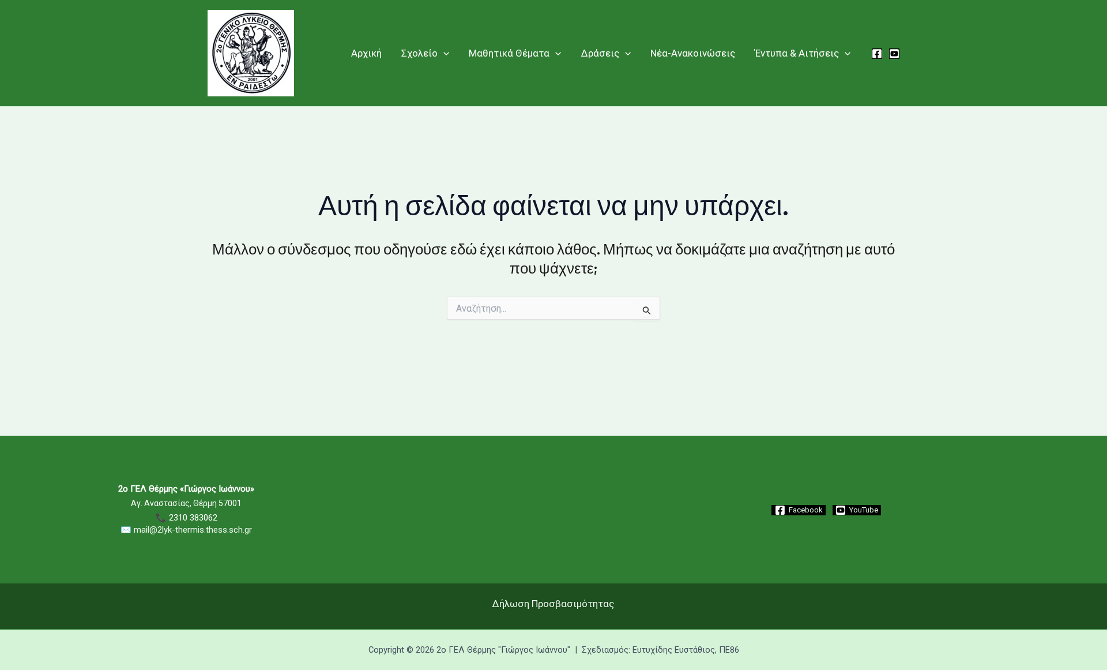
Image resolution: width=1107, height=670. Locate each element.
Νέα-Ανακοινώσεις (692, 53)
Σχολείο (419, 53)
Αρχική (366, 53)
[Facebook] (877, 53)
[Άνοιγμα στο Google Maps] (553, 564)
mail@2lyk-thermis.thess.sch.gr (193, 530)
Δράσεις (600, 53)
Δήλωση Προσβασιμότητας (553, 603)
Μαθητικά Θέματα (509, 53)
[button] (443, 53)
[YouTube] (894, 53)
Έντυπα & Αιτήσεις (797, 53)
